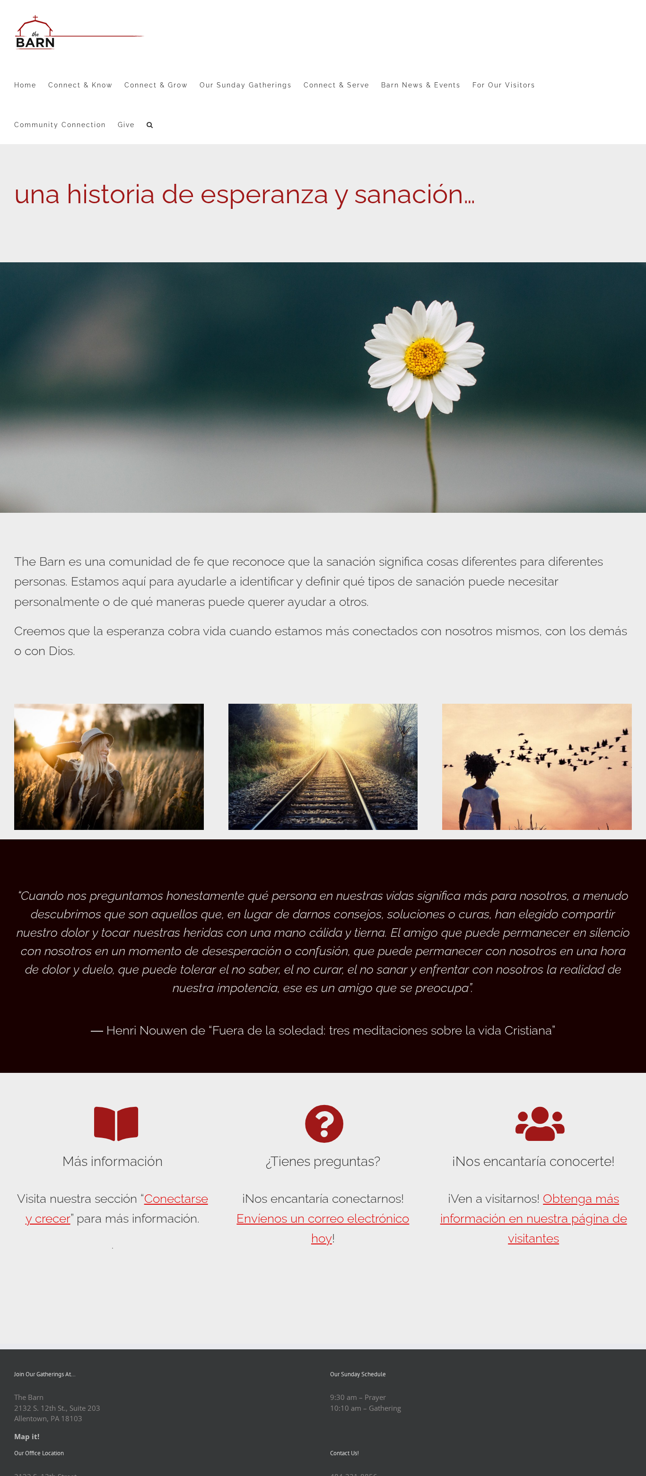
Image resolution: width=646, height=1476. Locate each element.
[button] (150, 124)
